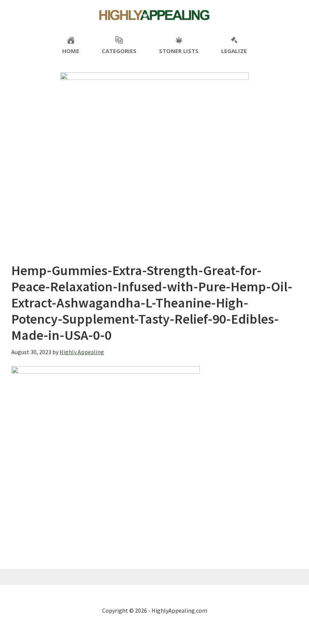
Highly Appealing (154, 15)
